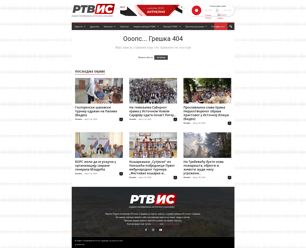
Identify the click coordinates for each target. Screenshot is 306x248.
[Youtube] (160, 230)
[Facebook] (146, 230)
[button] (230, 26)
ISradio (78, 119)
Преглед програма (194, 26)
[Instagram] (153, 230)
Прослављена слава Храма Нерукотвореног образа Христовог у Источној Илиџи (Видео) (206, 113)
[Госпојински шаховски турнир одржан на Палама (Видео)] (99, 91)
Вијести (79, 26)
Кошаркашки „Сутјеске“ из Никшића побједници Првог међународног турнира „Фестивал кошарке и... (152, 167)
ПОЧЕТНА (161, 57)
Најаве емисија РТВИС (145, 26)
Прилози (124, 26)
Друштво (94, 26)
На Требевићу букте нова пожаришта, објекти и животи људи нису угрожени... (203, 167)
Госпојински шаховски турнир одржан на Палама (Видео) (96, 111)
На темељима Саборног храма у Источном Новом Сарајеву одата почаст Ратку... (152, 111)
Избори (215, 26)
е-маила (155, 224)
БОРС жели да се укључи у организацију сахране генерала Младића (95, 165)
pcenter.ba (79, 244)
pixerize (116, 240)
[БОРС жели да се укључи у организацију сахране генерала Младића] (99, 145)
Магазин (108, 26)
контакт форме (171, 224)
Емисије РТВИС (170, 26)
